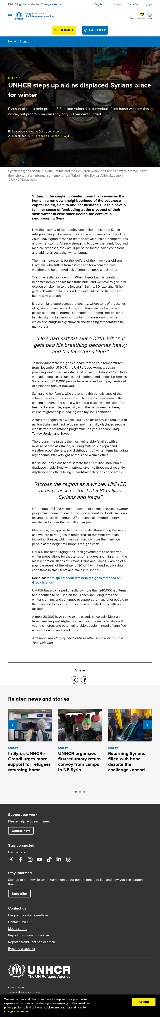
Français (116, 4)
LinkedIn (58, 859)
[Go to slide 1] (77, 793)
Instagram (30, 859)
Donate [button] (141, 18)
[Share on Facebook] (84, 680)
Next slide (147, 724)
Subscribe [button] (19, 893)
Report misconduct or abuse (28, 935)
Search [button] (133, 18)
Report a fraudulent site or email (31, 942)
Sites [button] (149, 18)
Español (133, 4)
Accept (144, 1001)
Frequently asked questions (28, 915)
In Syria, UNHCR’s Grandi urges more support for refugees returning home (29, 761)
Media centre (17, 928)
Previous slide (12, 724)
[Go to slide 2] (81, 793)
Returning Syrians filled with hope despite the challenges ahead (126, 761)
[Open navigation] (10, 16)
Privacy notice (16, 987)
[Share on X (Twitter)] (74, 680)
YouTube (39, 859)
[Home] (29, 16)
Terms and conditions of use (24, 992)
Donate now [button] (21, 830)
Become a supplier (21, 948)
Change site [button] (49, 4)
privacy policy (13, 1007)
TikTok (49, 859)
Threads (68, 859)
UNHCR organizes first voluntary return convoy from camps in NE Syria (79, 761)
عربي (148, 4)
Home (12, 41)
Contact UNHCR (20, 922)
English (99, 4)
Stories (24, 41)
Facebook (20, 859)
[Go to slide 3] (85, 793)
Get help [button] (97, 30)
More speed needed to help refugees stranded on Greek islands (76, 580)
